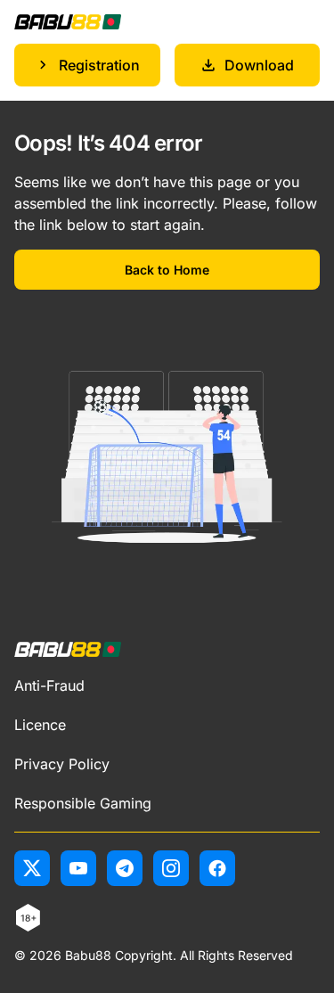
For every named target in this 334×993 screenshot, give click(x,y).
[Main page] (67, 21)
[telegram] (125, 868)
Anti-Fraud (49, 685)
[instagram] (171, 868)
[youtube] (78, 868)
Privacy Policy (62, 764)
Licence (40, 725)
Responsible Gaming (82, 803)
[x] (32, 868)
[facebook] (217, 868)
